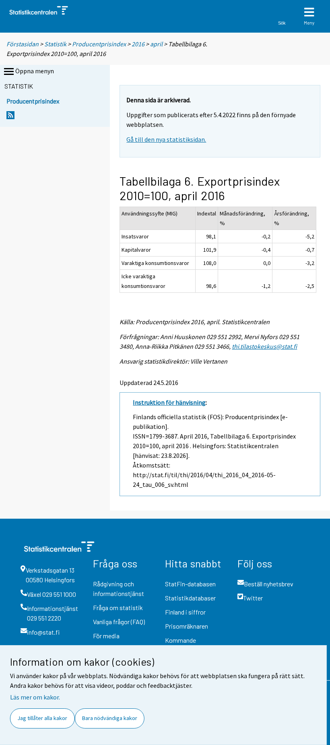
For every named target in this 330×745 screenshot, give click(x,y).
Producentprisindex (99, 44)
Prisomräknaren (186, 626)
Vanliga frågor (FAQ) (119, 621)
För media (106, 635)
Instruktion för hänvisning (169, 402)
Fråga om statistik (118, 607)
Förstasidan (22, 44)
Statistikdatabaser (190, 598)
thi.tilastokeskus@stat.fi (264, 346)
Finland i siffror (185, 612)
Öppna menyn (34, 71)
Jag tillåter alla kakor (42, 718)
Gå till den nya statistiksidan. (166, 139)
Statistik (55, 44)
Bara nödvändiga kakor (109, 718)
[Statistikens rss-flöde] (10, 117)
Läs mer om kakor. (35, 697)
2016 (138, 44)
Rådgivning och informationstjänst (118, 588)
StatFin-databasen (190, 584)
